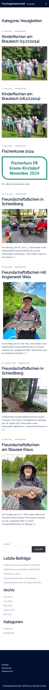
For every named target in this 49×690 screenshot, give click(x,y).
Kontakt (5, 665)
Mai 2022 (8, 605)
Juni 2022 (8, 601)
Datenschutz (7, 671)
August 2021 (9, 610)
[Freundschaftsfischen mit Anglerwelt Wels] (24, 310)
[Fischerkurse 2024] (24, 168)
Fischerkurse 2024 (18, 151)
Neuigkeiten (20, 31)
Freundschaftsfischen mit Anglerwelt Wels (24, 274)
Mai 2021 (8, 614)
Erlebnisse (8, 628)
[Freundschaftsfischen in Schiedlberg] (24, 226)
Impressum (7, 668)
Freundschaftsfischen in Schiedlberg (23, 201)
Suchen (7, 544)
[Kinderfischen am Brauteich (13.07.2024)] (24, 63)
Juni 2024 (8, 597)
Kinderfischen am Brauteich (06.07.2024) (21, 96)
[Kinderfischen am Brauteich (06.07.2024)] (24, 120)
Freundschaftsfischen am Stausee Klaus (20, 447)
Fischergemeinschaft (13, 3)
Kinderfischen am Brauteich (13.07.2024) (20, 38)
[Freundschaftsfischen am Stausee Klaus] (24, 482)
